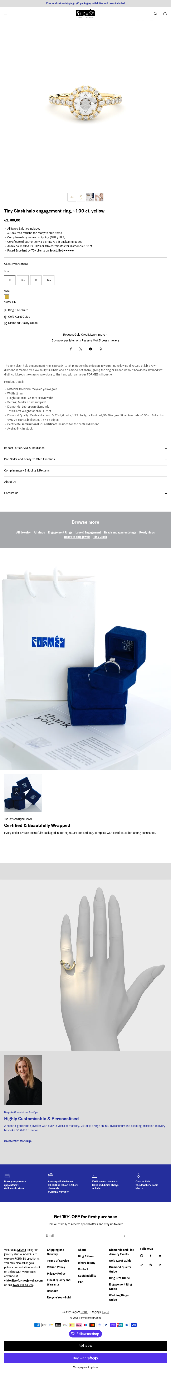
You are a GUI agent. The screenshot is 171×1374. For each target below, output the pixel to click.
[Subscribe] (120, 1236)
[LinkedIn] (160, 1264)
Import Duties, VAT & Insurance (24, 448)
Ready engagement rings (120, 532)
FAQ (80, 1282)
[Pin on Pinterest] (90, 349)
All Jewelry (23, 532)
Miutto (139, 1188)
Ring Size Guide (119, 1278)
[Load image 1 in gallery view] (72, 197)
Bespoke (52, 1291)
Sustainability (87, 1276)
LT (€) (84, 1312)
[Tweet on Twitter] (80, 349)
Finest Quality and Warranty (58, 1282)
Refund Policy (56, 1267)
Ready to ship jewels (77, 537)
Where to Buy (86, 1263)
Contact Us (11, 493)
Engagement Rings (60, 532)
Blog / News (86, 1256)
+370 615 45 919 (23, 1285)
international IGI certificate (39, 424)
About (82, 1250)
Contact (83, 1269)
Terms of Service (58, 1261)
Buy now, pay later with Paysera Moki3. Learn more (84, 340)
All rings (39, 532)
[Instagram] (142, 1255)
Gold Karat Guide (19, 317)
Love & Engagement (88, 532)
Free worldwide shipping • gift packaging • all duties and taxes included (85, 3)
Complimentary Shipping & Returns (27, 470)
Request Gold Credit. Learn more (84, 335)
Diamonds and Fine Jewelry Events (121, 1252)
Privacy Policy (56, 1274)
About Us (10, 482)
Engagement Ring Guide (120, 1287)
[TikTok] (142, 1264)
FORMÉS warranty (58, 1192)
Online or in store (14, 1188)
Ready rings (147, 532)
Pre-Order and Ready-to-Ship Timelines (29, 459)
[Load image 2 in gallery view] (81, 197)
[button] (155, 13)
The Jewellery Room (147, 1185)
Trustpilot (62, 250)
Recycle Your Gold (59, 1297)
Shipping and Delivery (55, 1252)
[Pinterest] (151, 1264)
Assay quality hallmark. (61, 1182)
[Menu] (9, 13)
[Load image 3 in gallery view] (90, 197)
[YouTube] (160, 1255)
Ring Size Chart (18, 310)
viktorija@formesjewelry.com (23, 1280)
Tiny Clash (100, 537)
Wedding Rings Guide (119, 1298)
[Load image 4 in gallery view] (99, 197)
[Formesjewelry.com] (85, 13)
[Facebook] (151, 1255)
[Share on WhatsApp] (100, 349)
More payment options (85, 1367)
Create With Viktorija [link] (17, 1141)
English (105, 1312)
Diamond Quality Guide (23, 323)
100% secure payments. (105, 1182)
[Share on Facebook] (70, 349)
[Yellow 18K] (7, 297)
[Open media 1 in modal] (85, 105)
